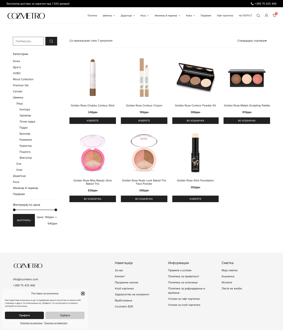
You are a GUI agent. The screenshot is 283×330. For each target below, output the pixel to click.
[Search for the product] (51, 41)
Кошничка (228, 276)
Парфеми (206, 15)
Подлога (24, 151)
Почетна (92, 15)
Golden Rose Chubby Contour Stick (93, 105)
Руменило (25, 139)
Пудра (23, 127)
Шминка (107, 15)
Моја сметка (229, 270)
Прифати (24, 315)
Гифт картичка (225, 15)
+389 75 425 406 (265, 3)
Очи (18, 163)
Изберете (92, 120)
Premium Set (20, 85)
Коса (143, 15)
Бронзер (24, 133)
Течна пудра (27, 121)
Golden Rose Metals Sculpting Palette (247, 105)
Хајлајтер (25, 115)
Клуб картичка (124, 288)
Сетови (17, 91)
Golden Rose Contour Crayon (144, 105)
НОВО (16, 73)
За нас (119, 270)
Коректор (25, 145)
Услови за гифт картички (184, 298)
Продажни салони (126, 282)
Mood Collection (23, 79)
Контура (24, 109)
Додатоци (126, 15)
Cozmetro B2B (124, 306)
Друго (17, 67)
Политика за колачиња (31, 323)
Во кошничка (195, 120)
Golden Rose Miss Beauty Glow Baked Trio (92, 182)
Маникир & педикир (166, 15)
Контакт (120, 276)
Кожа (189, 15)
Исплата (227, 282)
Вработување (123, 300)
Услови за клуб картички (184, 304)
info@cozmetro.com (25, 279)
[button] (83, 293)
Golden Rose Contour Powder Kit (195, 105)
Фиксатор (25, 157)
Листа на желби (232, 288)
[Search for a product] (258, 15)
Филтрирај (24, 220)
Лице (19, 103)
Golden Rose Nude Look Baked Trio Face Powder (144, 182)
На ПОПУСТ (245, 15)
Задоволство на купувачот (132, 294)
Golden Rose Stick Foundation (195, 180)
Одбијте (65, 315)
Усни (19, 169)
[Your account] (266, 15)
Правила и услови (179, 270)
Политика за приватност (56, 323)
